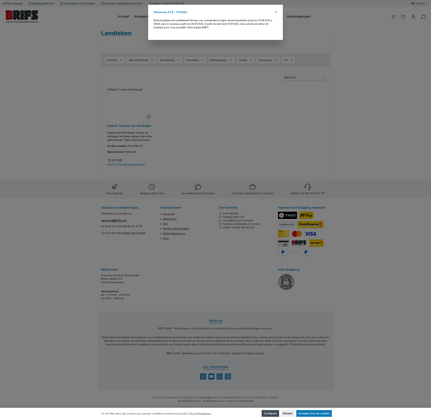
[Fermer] (276, 12)
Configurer (270, 413)
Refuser (287, 413)
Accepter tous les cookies (314, 413)
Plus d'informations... (200, 413)
